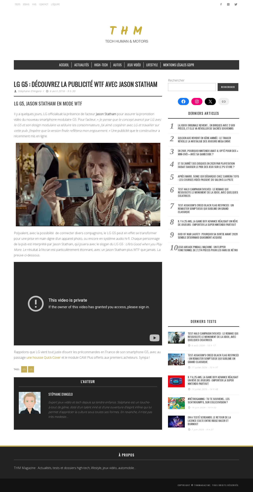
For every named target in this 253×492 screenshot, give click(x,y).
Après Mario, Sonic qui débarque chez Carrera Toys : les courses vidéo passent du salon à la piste (208, 178)
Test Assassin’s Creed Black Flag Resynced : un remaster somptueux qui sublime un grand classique (206, 208)
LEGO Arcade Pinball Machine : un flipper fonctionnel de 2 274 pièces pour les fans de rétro (208, 248)
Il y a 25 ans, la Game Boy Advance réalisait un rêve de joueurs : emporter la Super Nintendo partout (208, 223)
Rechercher (176, 80)
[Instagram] (228, 4)
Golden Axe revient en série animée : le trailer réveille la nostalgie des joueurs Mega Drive (204, 139)
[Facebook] (221, 4)
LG (31, 369)
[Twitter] (235, 4)
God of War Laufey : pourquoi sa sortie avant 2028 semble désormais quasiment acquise (208, 235)
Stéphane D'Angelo (30, 91)
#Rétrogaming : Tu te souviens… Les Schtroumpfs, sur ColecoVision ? (208, 400)
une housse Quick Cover (43, 357)
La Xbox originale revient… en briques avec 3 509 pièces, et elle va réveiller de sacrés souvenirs (206, 127)
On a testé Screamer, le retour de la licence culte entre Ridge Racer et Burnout (209, 420)
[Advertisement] (203, 285)
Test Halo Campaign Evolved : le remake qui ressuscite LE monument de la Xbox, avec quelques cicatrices (208, 192)
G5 (24, 369)
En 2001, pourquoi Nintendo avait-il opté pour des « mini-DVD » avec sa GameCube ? (208, 152)
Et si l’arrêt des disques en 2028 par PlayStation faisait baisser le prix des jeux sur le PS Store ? (206, 165)
